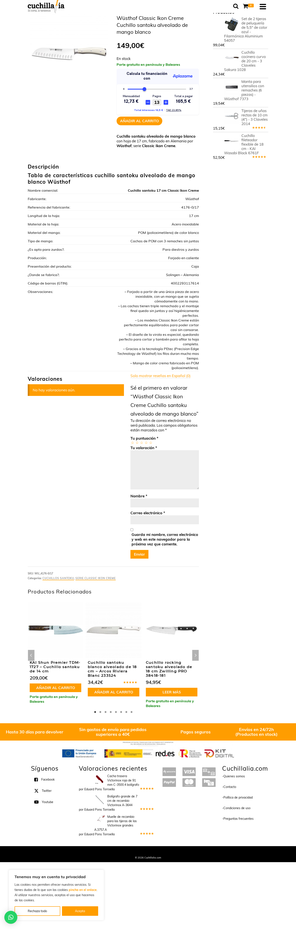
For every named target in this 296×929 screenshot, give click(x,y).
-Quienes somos (233, 776)
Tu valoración (143, 447)
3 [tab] (105, 712)
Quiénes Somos (116, 851)
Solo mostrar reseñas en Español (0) (160, 375)
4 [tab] (111, 712)
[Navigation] (262, 6)
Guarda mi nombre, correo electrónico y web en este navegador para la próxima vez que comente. (165, 539)
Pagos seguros (196, 732)
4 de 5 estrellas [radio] (146, 442)
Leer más (172, 692)
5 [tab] (116, 712)
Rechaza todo (37, 911)
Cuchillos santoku (58, 578)
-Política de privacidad (237, 797)
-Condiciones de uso (236, 808)
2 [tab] (100, 712)
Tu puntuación (144, 438)
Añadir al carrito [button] (55, 687)
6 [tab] (121, 712)
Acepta (80, 911)
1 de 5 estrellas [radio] (132, 442)
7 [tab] (126, 712)
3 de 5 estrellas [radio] (141, 442)
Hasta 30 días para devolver (34, 732)
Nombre (138, 496)
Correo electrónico (147, 513)
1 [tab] (95, 712)
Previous (31, 655)
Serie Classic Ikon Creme (95, 578)
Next (195, 655)
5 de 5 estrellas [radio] (150, 442)
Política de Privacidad (176, 851)
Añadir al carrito (139, 121)
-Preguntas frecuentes (238, 819)
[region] (56, 895)
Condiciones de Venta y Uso (144, 851)
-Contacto (229, 787)
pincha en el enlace (83, 890)
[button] (10, 917)
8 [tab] (131, 712)
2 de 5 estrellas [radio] (137, 442)
